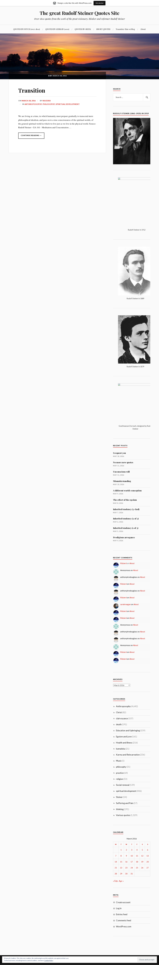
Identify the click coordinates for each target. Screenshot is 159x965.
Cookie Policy (48, 960)
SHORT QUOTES (103, 29)
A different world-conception (127, 490)
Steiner (119, 797)
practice (120, 773)
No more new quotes (123, 462)
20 (147, 862)
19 (142, 862)
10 (132, 856)
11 (137, 856)
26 (142, 868)
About (143, 29)
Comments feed (123, 920)
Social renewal (122, 785)
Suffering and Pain (124, 803)
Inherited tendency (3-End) (126, 509)
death (118, 724)
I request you (119, 453)
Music (118, 760)
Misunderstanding (122, 481)
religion (119, 779)
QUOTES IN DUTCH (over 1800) (26, 29)
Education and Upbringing (128, 730)
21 (116, 868)
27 (147, 868)
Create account (123, 902)
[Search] (146, 97)
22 (121, 868)
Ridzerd (47, 101)
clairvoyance (122, 718)
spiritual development (68, 104)
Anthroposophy (33, 104)
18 (137, 862)
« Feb (115, 881)
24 (132, 868)
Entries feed (121, 914)
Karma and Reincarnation (128, 754)
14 (116, 862)
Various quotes (123, 815)
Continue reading (29, 135)
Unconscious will (121, 471)
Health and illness (124, 742)
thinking (120, 809)
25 (137, 868)
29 (121, 874)
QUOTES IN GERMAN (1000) (57, 29)
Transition (31, 90)
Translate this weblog (125, 29)
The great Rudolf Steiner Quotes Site (79, 13)
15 (121, 862)
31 (132, 874)
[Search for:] (131, 97)
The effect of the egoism (125, 499)
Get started (99, 3)
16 (126, 862)
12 (142, 856)
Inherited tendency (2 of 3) (126, 518)
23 (126, 868)
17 (132, 862)
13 (147, 856)
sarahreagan (125, 604)
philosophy (49, 104)
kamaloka (120, 748)
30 (126, 874)
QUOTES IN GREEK (83, 29)
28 (116, 874)
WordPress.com (123, 926)
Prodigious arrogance (124, 537)
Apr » (121, 881)
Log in (118, 908)
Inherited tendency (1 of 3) (125, 528)
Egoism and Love (124, 736)
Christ (119, 712)
